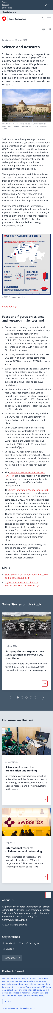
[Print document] (43, 29)
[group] (26, 651)
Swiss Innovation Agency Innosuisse (28, 489)
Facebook (11, 943)
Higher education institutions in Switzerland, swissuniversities (21, 584)
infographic (8, 306)
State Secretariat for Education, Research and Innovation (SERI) (26, 576)
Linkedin (10, 948)
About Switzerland (17, 19)
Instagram (34, 943)
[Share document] (49, 29)
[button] (18, 697)
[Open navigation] (49, 18)
